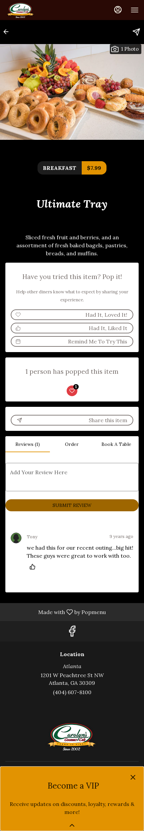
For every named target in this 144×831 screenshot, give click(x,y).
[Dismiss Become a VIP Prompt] (133, 777)
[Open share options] (136, 32)
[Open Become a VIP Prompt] (72, 825)
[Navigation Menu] (134, 10)
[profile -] (118, 10)
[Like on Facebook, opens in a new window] (72, 632)
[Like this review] (34, 566)
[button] (8, 31)
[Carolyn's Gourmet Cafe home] (35, 10)
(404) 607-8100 (72, 692)
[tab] (27, 444)
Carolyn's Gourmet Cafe (72, 736)
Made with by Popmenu (55, 611)
